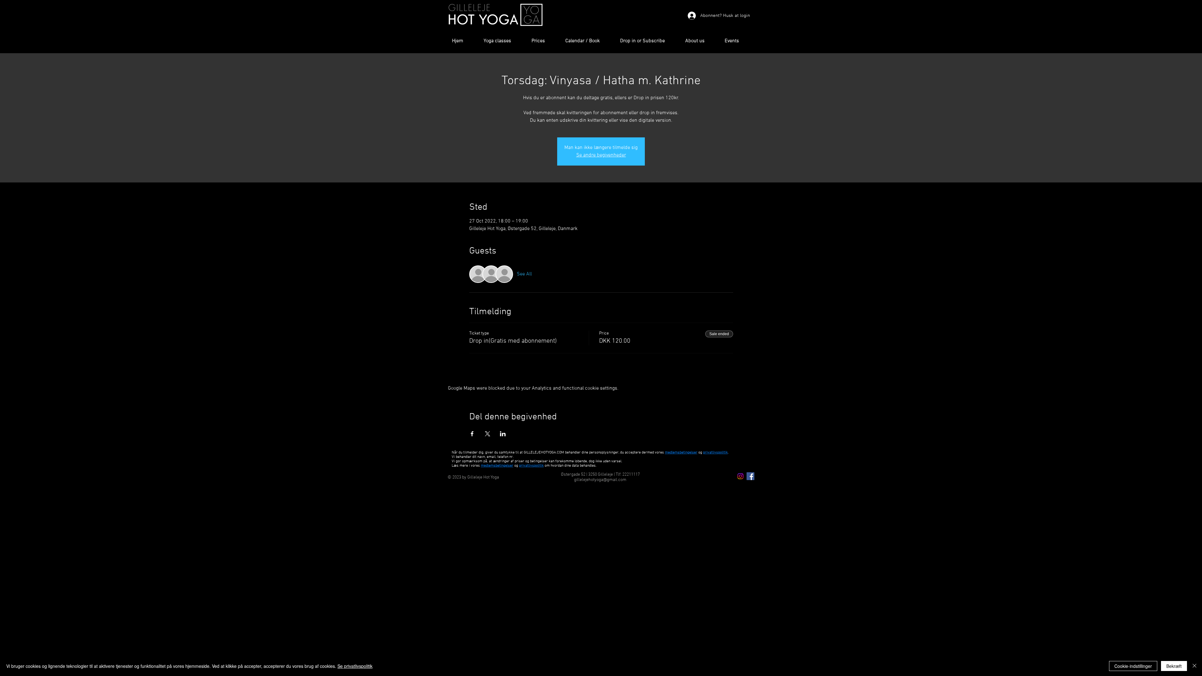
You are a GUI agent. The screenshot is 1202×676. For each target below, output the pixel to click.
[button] (503, 41)
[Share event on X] (488, 433)
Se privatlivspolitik (354, 666)
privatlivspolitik (531, 465)
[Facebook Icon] (750, 476)
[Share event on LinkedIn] (503, 433)
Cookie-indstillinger (1133, 666)
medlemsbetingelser (681, 452)
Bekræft (1174, 666)
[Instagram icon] (740, 476)
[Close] (1194, 666)
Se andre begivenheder (601, 155)
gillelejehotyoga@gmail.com (600, 480)
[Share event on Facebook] (472, 433)
